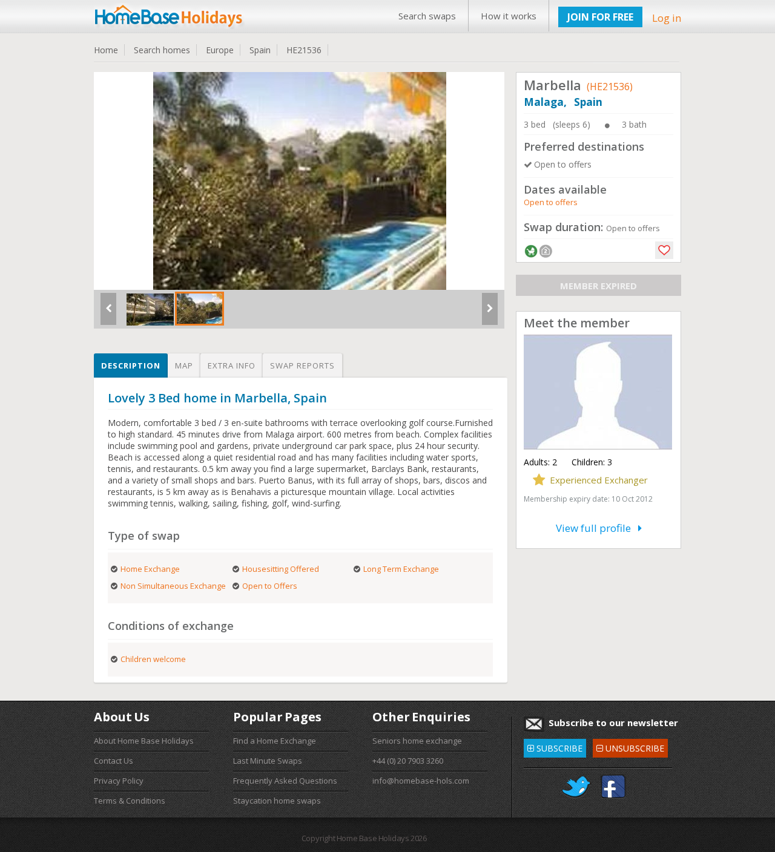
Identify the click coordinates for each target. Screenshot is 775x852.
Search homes (162, 50)
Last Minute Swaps (267, 760)
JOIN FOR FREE (600, 17)
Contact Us (113, 760)
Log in (666, 18)
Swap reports (302, 365)
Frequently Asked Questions (285, 780)
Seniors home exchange (417, 740)
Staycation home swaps (277, 800)
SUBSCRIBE (555, 746)
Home (106, 50)
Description (130, 365)
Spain (260, 50)
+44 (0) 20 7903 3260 (407, 760)
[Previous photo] (108, 313)
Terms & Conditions (129, 800)
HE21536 (304, 50)
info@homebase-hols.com (420, 780)
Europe (220, 50)
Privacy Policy (118, 780)
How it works (508, 16)
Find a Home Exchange (274, 740)
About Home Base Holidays (144, 740)
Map (184, 365)
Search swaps (427, 16)
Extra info (232, 365)
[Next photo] (490, 313)
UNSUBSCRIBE (630, 746)
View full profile (597, 528)
